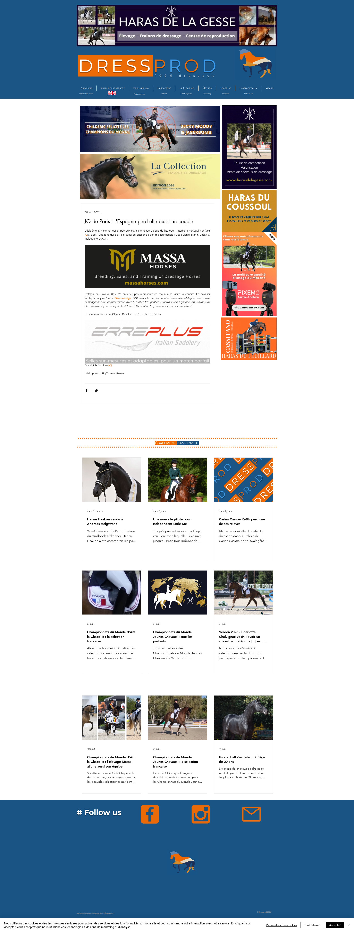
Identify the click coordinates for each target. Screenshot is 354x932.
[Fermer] (349, 925)
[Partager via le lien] (97, 390)
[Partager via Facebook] (86, 390)
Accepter (335, 925)
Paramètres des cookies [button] (281, 925)
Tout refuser (312, 925)
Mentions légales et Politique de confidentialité (95, 913)
